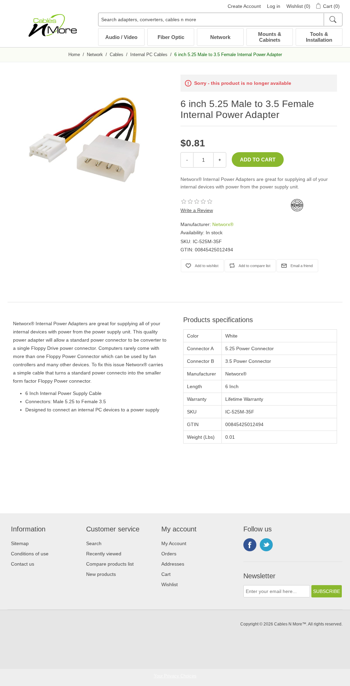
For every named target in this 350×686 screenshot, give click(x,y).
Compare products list (110, 564)
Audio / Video (121, 37)
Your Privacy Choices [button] (175, 675)
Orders (168, 553)
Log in (273, 6)
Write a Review (196, 210)
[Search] (333, 19)
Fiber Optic (171, 37)
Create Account (244, 6)
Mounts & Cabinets (269, 37)
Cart (166, 574)
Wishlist (169, 584)
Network (220, 37)
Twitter (266, 544)
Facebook (249, 544)
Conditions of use (30, 553)
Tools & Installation (319, 37)
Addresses (172, 564)
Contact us (22, 564)
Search (94, 543)
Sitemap (20, 543)
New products (101, 574)
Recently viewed (103, 553)
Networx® (222, 224)
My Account (173, 543)
